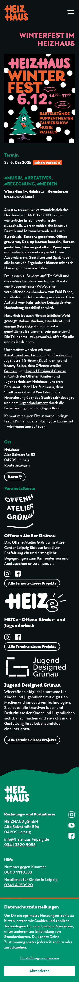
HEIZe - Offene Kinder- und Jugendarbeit (34, 623)
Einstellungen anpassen (39, 958)
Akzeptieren (39, 971)
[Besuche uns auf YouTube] (71, 825)
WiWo (42, 287)
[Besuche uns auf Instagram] (7, 574)
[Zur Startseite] (39, 793)
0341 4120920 (18, 885)
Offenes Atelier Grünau (30, 536)
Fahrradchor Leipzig (42, 302)
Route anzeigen (17, 465)
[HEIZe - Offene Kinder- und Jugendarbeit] (35, 604)
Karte (13, 476)
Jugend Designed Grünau (45, 371)
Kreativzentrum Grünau (24, 355)
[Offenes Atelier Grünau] (19, 513)
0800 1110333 (18, 872)
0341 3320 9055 (20, 845)
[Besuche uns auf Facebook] (18, 574)
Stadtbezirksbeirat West (24, 392)
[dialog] (39, 940)
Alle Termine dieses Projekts (32, 583)
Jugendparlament (33, 403)
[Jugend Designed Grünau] (35, 668)
